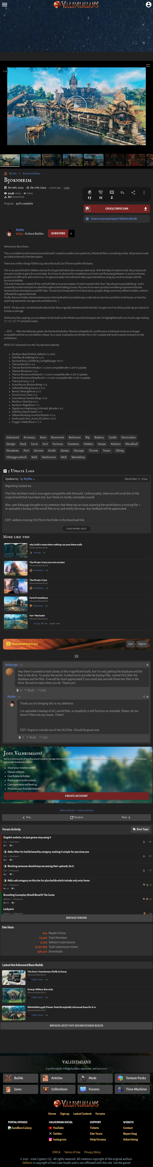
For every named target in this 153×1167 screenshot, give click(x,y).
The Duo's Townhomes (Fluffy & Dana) (47, 971)
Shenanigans (38, 570)
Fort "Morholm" (37, 615)
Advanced (12, 437)
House (102, 444)
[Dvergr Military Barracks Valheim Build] (14, 995)
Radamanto (38, 606)
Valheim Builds (67, 810)
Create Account (76, 795)
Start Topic (143, 829)
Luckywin (8, 909)
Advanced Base (31, 173)
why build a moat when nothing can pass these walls (55, 544)
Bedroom (75, 437)
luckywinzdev (145, 913)
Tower (107, 450)
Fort (45, 444)
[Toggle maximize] (148, 65)
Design (10, 444)
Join (130, 644)
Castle (113, 437)
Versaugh (37, 552)
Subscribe (58, 233)
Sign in (142, 644)
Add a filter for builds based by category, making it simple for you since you (48, 852)
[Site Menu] (4, 4)
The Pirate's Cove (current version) (47, 562)
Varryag (36, 623)
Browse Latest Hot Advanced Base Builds (76, 1025)
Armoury (29, 437)
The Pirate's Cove (38, 580)
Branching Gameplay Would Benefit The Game (29, 895)
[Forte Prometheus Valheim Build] (15, 603)
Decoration (128, 437)
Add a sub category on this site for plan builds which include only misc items (49, 880)
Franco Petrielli (144, 842)
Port (26, 450)
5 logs (67, 187)
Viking (120, 450)
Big (87, 437)
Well (64, 457)
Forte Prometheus (38, 598)
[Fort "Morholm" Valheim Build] (15, 621)
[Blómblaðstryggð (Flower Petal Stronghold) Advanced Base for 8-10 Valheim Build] (14, 1013)
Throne (93, 450)
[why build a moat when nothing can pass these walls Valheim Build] (15, 550)
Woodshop (78, 457)
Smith (52, 450)
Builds (13, 173)
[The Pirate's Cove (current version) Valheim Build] (15, 568)
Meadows (12, 450)
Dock (23, 444)
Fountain (73, 444)
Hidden (88, 444)
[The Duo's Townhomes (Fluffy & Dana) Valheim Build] (14, 977)
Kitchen (116, 444)
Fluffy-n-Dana (37, 979)
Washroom (49, 457)
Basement (57, 437)
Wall (34, 457)
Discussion (14, 842)
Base (43, 437)
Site (5, 842)
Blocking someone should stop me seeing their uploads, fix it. (41, 866)
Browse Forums (76, 918)
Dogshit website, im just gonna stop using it (27, 837)
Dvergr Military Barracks (40, 989)
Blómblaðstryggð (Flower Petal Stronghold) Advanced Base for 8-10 (61, 1007)
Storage (79, 450)
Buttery (99, 437)
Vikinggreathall (16, 457)
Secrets (38, 450)
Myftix (20, 229)
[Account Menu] (148, 4)
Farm (34, 444)
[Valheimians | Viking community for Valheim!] (76, 4)
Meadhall (131, 444)
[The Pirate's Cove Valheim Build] (15, 586)
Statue (65, 450)
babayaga (11, 664)
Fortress (58, 444)
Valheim (7, 899)
